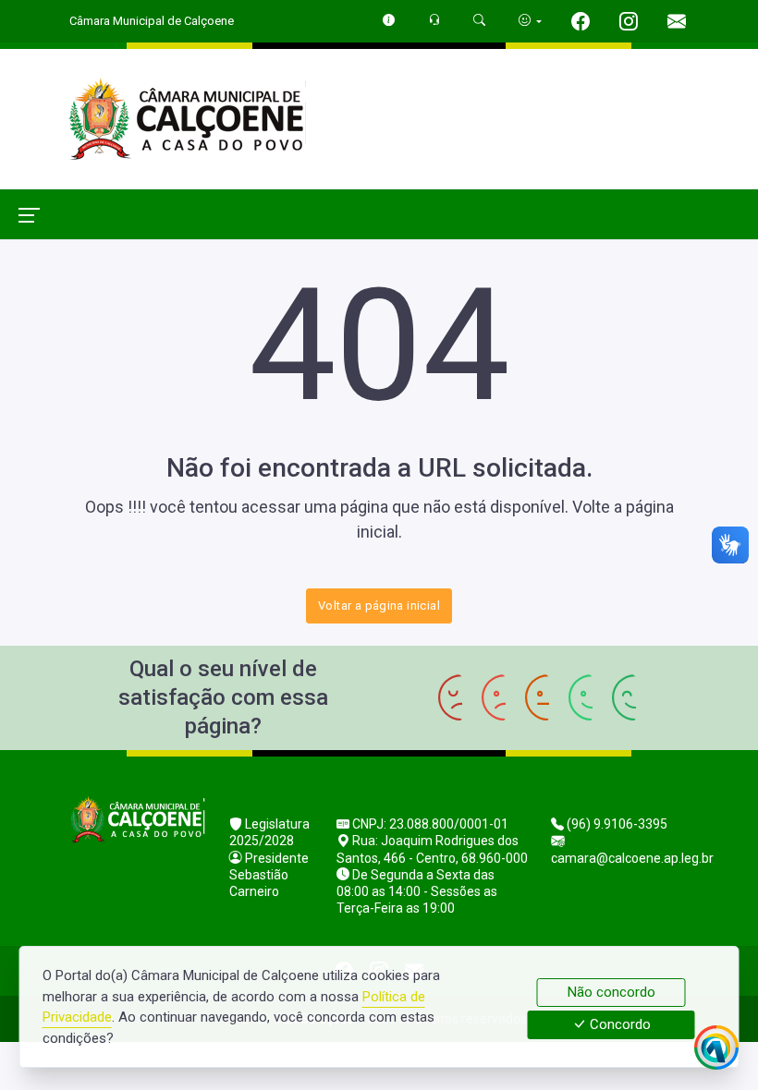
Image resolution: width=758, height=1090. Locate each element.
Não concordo (611, 992)
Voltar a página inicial (379, 605)
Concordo (618, 1025)
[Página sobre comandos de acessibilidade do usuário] (530, 21)
